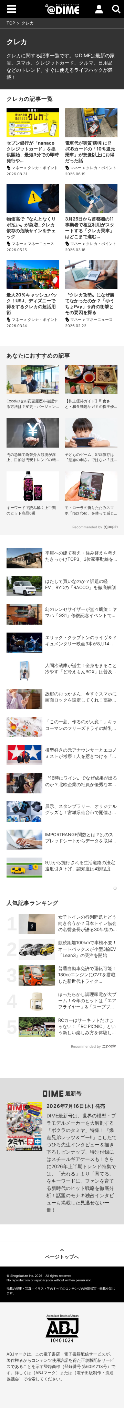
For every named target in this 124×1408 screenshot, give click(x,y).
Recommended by (87, 527)
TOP (11, 23)
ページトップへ (62, 1257)
